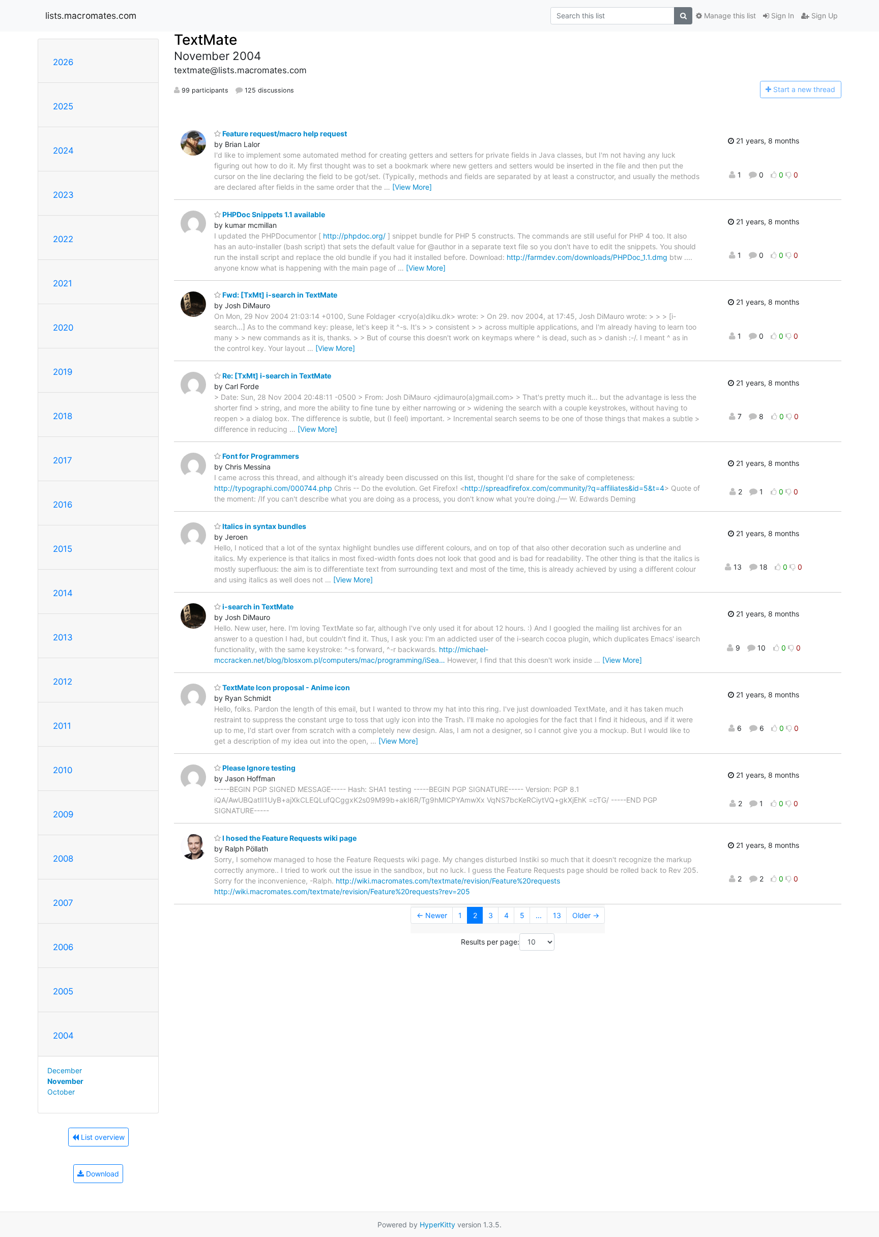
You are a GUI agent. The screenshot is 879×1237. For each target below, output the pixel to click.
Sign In (781, 15)
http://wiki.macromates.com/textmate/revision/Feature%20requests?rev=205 (342, 891)
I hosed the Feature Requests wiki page (289, 838)
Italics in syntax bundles (263, 526)
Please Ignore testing (258, 767)
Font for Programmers (260, 456)
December (64, 1070)
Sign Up (823, 15)
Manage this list (729, 15)
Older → (585, 915)
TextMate (205, 39)
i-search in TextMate (257, 606)
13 (557, 915)
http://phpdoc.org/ (354, 235)
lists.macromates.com (90, 15)
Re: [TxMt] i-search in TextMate (276, 375)
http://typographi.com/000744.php (273, 488)
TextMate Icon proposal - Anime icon (285, 687)
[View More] (412, 187)
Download (101, 1173)
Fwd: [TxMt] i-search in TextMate (279, 294)
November (65, 1081)
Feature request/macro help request (284, 133)
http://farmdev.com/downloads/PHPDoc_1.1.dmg (587, 257)
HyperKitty (437, 1224)
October (61, 1091)
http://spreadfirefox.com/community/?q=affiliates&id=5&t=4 (564, 488)
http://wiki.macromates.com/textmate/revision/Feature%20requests (448, 880)
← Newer (432, 915)
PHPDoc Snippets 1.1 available (273, 214)
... (539, 915)
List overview (102, 1137)
